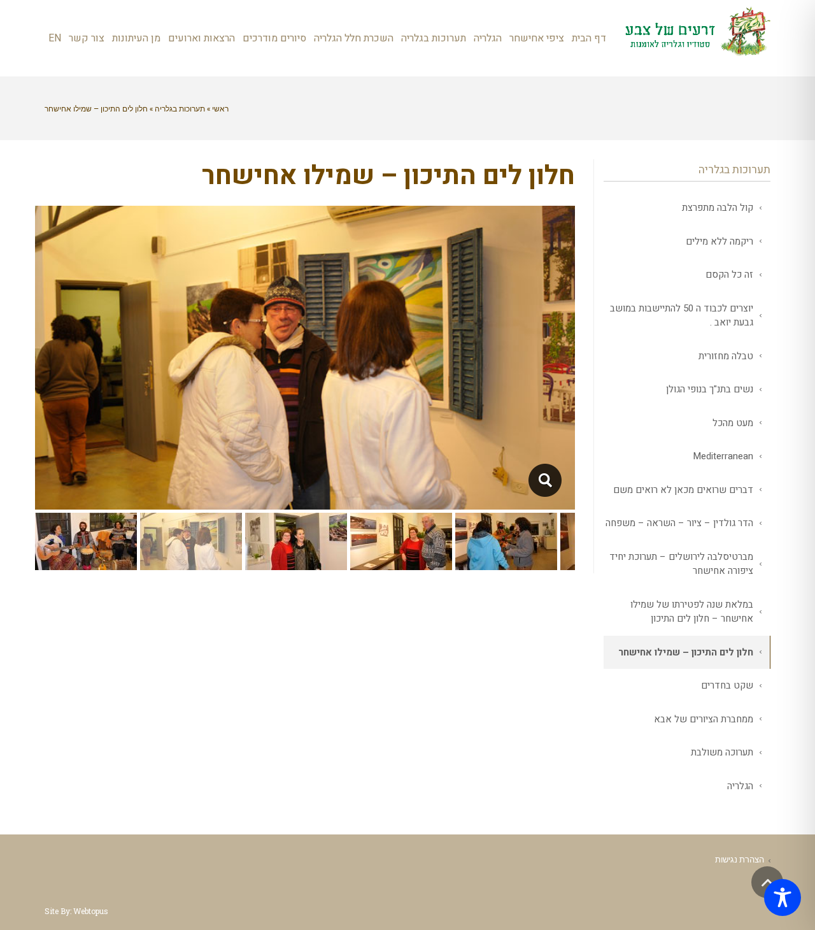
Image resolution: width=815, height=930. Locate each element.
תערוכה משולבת (722, 752)
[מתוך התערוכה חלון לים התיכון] (544, 480)
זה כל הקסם (729, 275)
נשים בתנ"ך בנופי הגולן (709, 389)
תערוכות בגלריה (180, 108)
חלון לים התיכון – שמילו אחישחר (685, 652)
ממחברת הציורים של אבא (703, 719)
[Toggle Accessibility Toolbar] (782, 897)
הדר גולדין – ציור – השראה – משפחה (679, 523)
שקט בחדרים (727, 685)
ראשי (220, 108)
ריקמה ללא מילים (719, 241)
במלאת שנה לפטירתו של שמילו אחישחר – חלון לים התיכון (691, 611)
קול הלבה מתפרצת (717, 208)
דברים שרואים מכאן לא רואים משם (683, 490)
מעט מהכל (732, 423)
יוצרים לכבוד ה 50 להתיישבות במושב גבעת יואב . (681, 315)
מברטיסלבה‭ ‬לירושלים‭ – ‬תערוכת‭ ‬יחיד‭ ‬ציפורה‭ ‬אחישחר (681, 564)
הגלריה (740, 786)
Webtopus (90, 911)
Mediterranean (723, 456)
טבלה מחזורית (725, 356)
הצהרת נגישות (739, 859)
